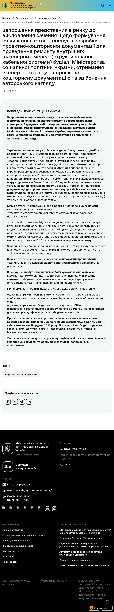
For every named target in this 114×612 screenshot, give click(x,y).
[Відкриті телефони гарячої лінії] (107, 599)
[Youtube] (33, 508)
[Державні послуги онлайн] (42, 5)
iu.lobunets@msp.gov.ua (69, 321)
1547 (67, 464)
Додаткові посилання (72, 524)
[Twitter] (12, 508)
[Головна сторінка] (19, 5)
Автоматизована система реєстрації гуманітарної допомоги (81, 553)
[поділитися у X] (15, 402)
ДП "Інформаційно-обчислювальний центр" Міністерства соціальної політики (85, 531)
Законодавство (24, 18)
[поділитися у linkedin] (29, 402)
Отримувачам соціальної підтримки (23, 535)
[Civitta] (57, 586)
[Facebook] (4, 508)
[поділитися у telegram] (22, 402)
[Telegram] (19, 508)
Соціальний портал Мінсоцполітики (80, 538)
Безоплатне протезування (75, 560)
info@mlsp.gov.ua (18, 484)
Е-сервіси (8, 556)
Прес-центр (9, 562)
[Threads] (54, 508)
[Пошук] (102, 5)
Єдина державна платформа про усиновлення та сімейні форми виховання (84, 545)
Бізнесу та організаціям (16, 540)
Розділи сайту (10, 524)
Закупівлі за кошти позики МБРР (21, 374)
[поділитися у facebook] (8, 402)
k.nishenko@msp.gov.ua (33, 321)
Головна (6, 18)
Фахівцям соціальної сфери (18, 546)
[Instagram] (26, 508)
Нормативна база (47, 18)
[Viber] (40, 508)
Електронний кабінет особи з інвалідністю (84, 565)
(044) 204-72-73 (75, 449)
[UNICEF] (19, 592)
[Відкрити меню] (110, 5)
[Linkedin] (47, 508)
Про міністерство (12, 530)
